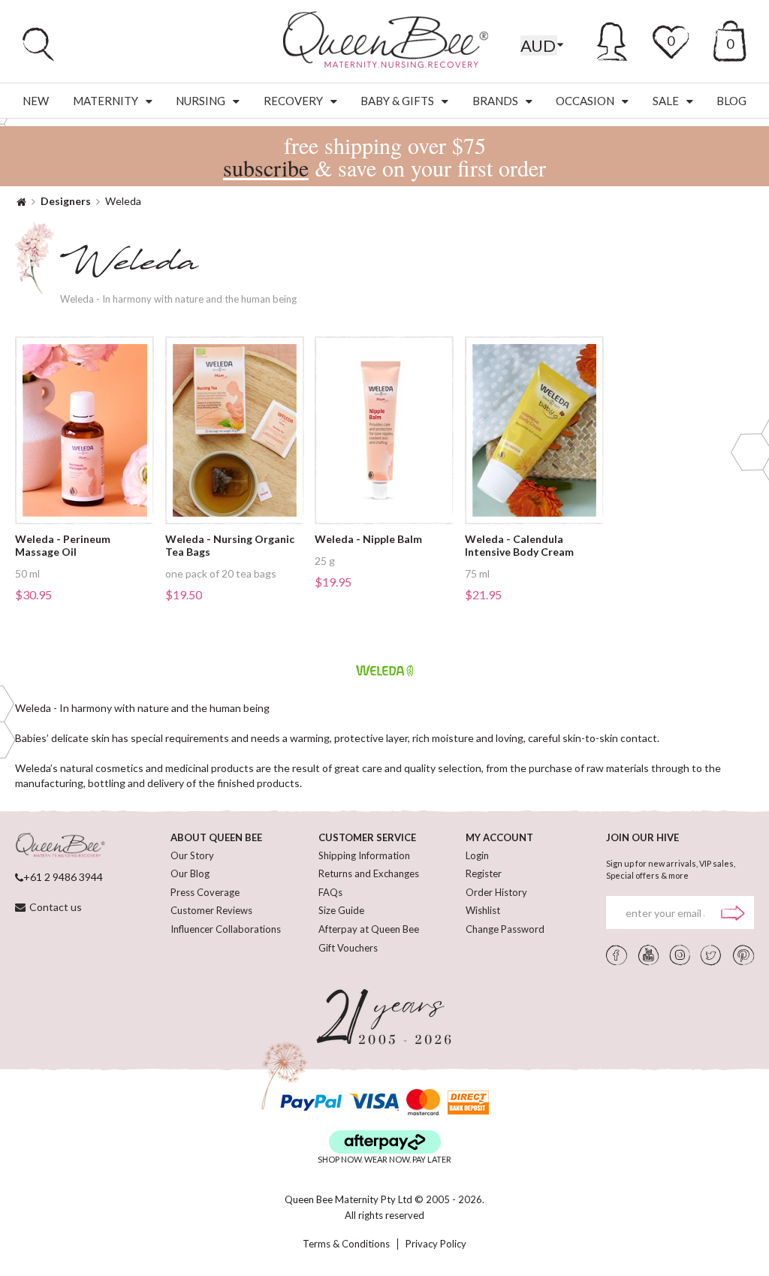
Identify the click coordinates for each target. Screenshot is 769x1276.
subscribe (266, 167)
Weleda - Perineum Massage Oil (62, 545)
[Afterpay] (385, 1142)
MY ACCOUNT (499, 837)
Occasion (585, 100)
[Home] (21, 201)
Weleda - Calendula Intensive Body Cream (519, 545)
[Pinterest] (743, 954)
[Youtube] (648, 954)
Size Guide (341, 910)
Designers (66, 201)
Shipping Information (364, 855)
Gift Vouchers (348, 948)
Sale (666, 100)
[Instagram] (680, 954)
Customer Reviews (211, 910)
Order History (496, 892)
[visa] (374, 1102)
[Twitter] (711, 954)
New (36, 100)
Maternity (105, 100)
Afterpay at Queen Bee (368, 929)
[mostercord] (423, 1102)
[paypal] (311, 1102)
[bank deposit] (468, 1102)
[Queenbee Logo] (60, 846)
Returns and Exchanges (368, 873)
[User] (612, 39)
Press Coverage (205, 892)
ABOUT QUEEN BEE (216, 837)
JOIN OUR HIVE (642, 837)
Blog (731, 100)
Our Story (192, 855)
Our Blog (190, 873)
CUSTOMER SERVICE (367, 837)
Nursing (200, 100)
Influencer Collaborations (225, 929)
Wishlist (483, 910)
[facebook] (616, 954)
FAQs (330, 892)
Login (477, 855)
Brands (495, 100)
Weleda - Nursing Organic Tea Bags (229, 545)
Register (484, 873)
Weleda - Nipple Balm (368, 539)
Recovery (293, 100)
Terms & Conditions (346, 1244)
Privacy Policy (436, 1244)
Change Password (505, 929)
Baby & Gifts (397, 100)
